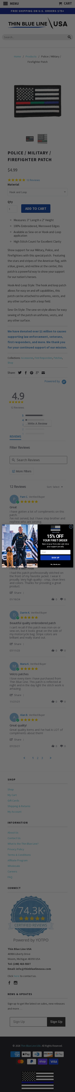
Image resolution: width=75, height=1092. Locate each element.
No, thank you (55, 564)
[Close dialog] (70, 526)
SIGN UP (55, 558)
